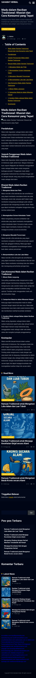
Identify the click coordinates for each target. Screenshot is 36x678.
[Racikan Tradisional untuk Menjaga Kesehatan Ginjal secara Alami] (18, 425)
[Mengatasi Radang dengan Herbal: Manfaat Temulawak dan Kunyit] (6, 607)
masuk (11, 497)
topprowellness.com (22, 659)
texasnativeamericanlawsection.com (13, 657)
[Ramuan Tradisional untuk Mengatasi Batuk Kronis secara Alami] (18, 462)
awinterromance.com (20, 646)
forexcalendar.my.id (7, 642)
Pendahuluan (12, 54)
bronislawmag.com (7, 651)
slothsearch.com (6, 655)
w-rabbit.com (30, 640)
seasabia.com (5, 653)
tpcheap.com (5, 661)
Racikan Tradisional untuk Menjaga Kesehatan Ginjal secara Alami (17, 442)
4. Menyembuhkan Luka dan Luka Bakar (20, 80)
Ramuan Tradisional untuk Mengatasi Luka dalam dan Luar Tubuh (18, 405)
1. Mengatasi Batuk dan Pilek (17, 67)
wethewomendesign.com (18, 661)
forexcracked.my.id (7, 644)
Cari (2, 509)
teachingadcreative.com (20, 655)
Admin (11, 36)
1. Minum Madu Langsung (16, 89)
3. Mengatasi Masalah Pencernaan (19, 76)
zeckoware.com (20, 640)
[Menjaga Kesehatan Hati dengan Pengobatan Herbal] (6, 618)
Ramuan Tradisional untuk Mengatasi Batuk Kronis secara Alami (18, 479)
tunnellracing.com (7, 638)
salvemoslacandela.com (21, 651)
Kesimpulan (11, 104)
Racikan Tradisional (8, 29)
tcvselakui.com (6, 635)
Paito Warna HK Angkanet (22, 644)
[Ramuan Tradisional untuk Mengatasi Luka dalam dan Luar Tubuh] (18, 388)
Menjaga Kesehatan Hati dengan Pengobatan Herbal (15, 547)
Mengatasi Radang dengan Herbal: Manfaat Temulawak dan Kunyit (16, 541)
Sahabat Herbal (9, 2)
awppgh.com (5, 648)
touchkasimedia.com (18, 635)
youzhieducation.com (8, 640)
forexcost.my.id (19, 642)
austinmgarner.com (7, 646)
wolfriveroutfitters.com (20, 638)
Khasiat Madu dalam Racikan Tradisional (21, 64)
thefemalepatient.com (8, 659)
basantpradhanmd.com (17, 648)
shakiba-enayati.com (17, 653)
